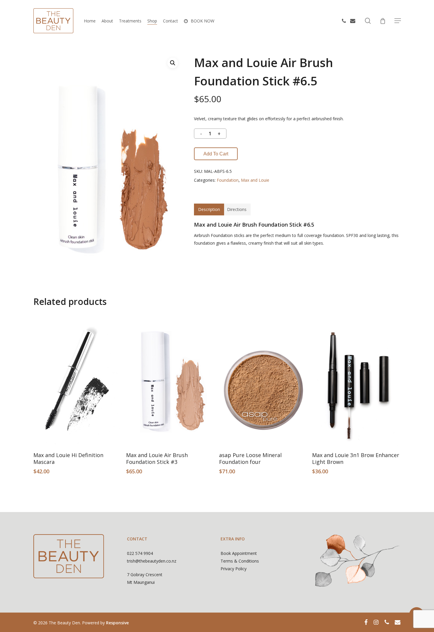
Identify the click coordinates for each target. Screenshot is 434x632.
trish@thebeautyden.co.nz (151, 561)
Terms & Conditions (240, 561)
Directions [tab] (237, 209)
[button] (397, 21)
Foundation (228, 180)
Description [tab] (209, 209)
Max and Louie (255, 180)
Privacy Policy (234, 568)
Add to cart (215, 153)
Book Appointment (239, 553)
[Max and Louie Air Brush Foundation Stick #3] (170, 379)
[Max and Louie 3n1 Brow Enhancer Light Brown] (356, 379)
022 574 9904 (140, 553)
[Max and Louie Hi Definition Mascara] (77, 379)
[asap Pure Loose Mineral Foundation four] (263, 379)
